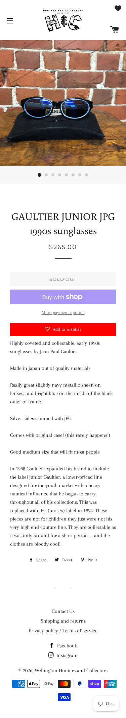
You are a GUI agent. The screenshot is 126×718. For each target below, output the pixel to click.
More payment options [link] (63, 312)
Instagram (66, 655)
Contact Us (63, 611)
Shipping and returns (63, 621)
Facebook (66, 646)
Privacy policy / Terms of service (63, 631)
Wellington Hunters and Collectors (71, 670)
